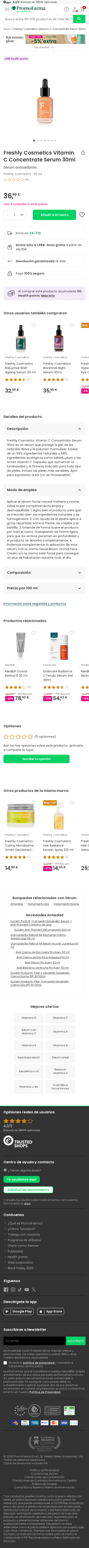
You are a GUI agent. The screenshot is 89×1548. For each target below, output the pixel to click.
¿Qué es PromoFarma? (25, 1223)
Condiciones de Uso (44, 1473)
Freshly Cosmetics (17, 174)
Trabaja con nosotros (24, 1234)
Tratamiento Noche (66, 904)
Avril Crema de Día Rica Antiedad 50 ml (42, 957)
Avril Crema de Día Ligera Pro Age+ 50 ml (43, 952)
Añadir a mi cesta (54, 215)
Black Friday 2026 (20, 1268)
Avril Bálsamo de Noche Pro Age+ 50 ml (43, 967)
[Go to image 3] (41, 140)
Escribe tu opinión (36, 759)
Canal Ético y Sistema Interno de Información (44, 1487)
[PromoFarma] (28, 9)
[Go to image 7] (55, 140)
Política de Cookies (44, 1484)
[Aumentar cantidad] (21, 214)
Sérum (6, 29)
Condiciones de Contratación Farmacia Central (44, 1480)
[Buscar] (79, 19)
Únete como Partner (23, 1246)
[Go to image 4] (45, 140)
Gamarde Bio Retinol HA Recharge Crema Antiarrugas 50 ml (38, 936)
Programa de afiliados (24, 1240)
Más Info (48, 295)
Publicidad (15, 1251)
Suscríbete (76, 1341)
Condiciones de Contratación (44, 1477)
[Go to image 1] (34, 141)
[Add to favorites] (82, 214)
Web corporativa (20, 1262)
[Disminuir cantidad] (7, 214)
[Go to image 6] (51, 140)
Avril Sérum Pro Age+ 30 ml (42, 962)
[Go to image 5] (48, 140)
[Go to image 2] (38, 140)
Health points (18, 1257)
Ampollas (16, 904)
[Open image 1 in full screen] (45, 96)
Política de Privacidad (45, 1392)
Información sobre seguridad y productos (34, 604)
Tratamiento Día (38, 904)
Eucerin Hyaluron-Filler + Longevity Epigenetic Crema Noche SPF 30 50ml (40, 974)
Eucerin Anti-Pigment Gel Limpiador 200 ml (42, 930)
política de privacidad (38, 1363)
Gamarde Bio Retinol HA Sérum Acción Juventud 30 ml (44, 945)
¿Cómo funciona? (21, 1229)
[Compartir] (83, 152)
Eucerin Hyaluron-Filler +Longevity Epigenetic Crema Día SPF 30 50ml (40, 983)
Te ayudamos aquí (21, 1179)
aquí (27, 1203)
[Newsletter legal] (6, 1364)
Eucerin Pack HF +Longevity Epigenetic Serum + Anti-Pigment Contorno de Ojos (41, 922)
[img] (44, 181)
